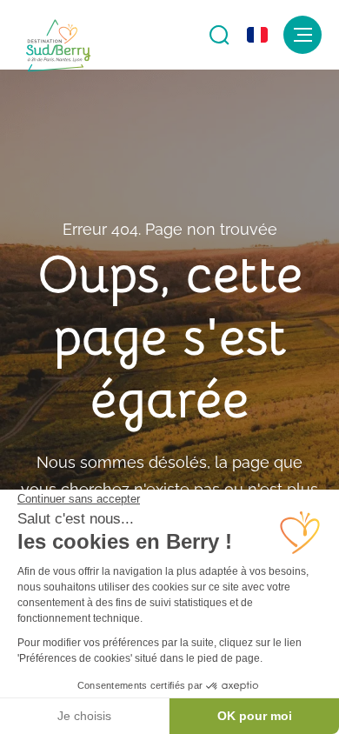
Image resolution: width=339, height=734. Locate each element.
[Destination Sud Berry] (58, 46)
